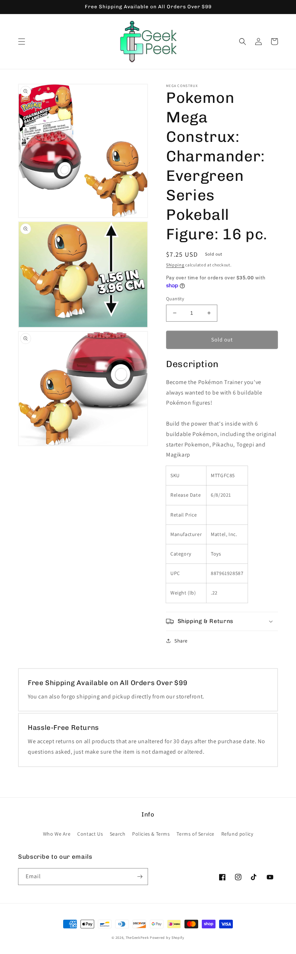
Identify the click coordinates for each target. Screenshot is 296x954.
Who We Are (57, 834)
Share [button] (181, 640)
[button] (22, 41)
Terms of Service (195, 834)
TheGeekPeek (137, 937)
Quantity (175, 299)
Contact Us (90, 834)
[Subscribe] (140, 876)
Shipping (175, 264)
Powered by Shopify (167, 937)
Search (118, 834)
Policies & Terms (151, 834)
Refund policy (237, 834)
